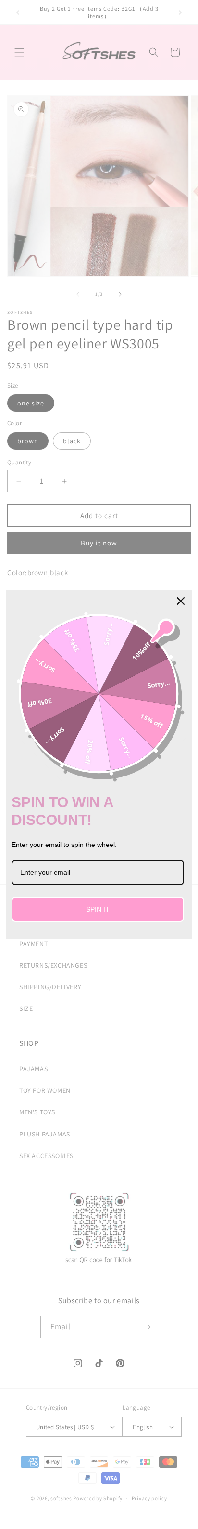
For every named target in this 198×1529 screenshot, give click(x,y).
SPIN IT (98, 909)
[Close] (180, 601)
